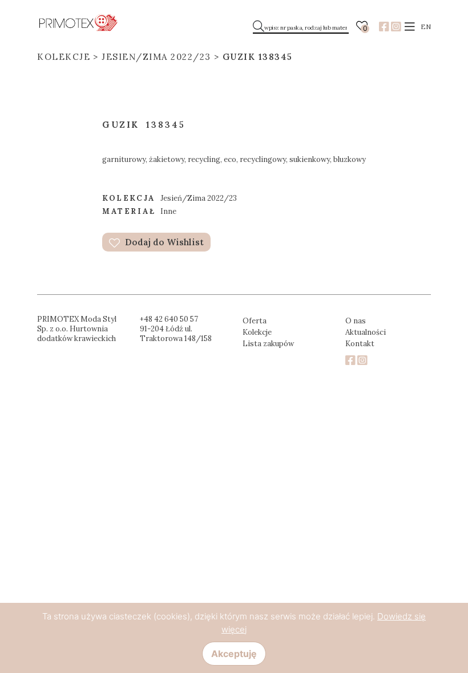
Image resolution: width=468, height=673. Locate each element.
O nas (355, 321)
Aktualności (365, 332)
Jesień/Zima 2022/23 (156, 56)
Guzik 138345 (258, 56)
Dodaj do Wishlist (163, 242)
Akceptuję (234, 653)
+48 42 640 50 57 (169, 319)
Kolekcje (63, 56)
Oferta (255, 321)
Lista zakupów (268, 343)
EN (426, 26)
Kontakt (359, 343)
